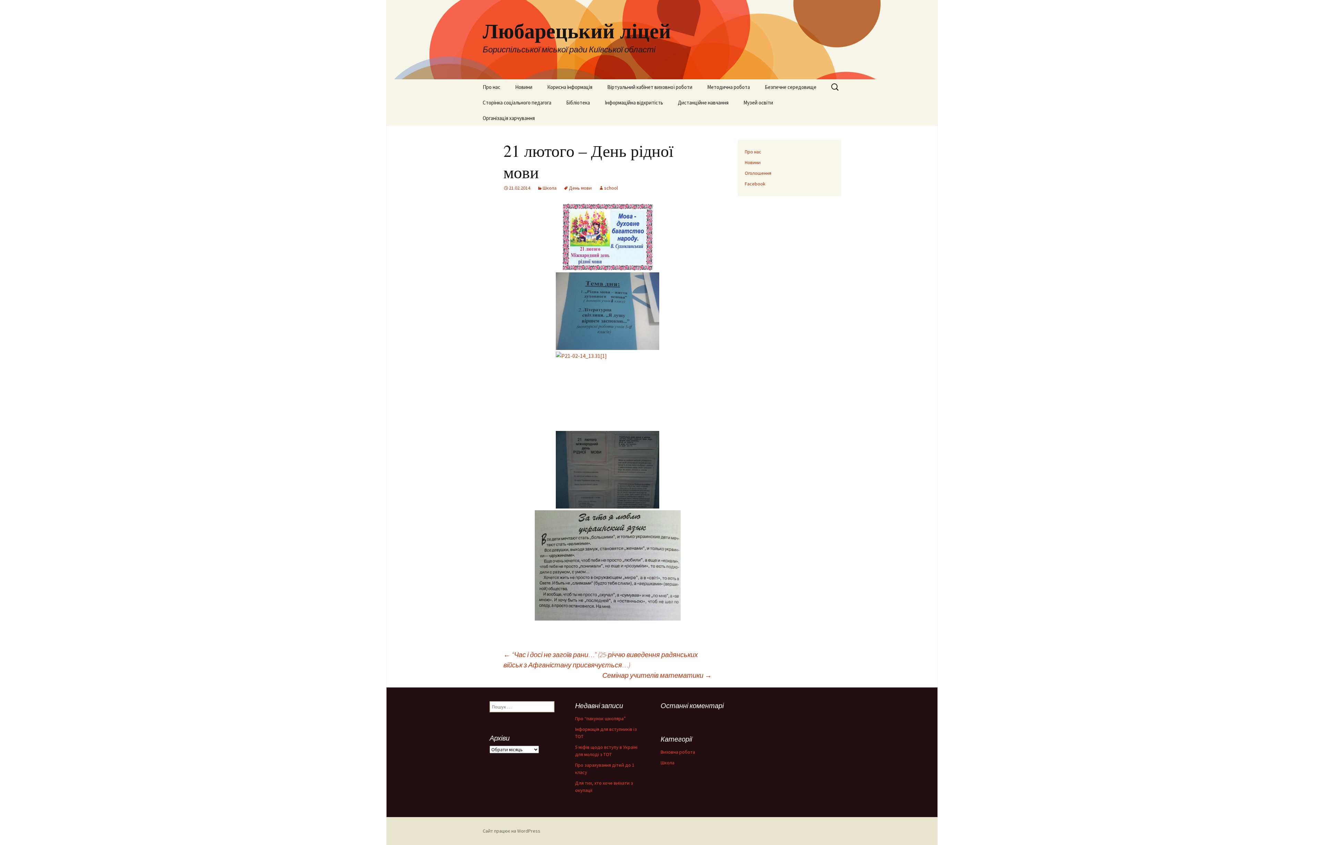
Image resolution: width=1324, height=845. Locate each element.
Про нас (491, 87)
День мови (580, 188)
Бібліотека (578, 102)
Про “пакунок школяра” (600, 718)
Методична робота (728, 87)
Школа (549, 188)
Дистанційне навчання (703, 102)
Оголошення (758, 173)
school (611, 188)
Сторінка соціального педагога (517, 102)
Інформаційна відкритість (634, 102)
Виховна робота (678, 752)
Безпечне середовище (790, 87)
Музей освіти (758, 102)
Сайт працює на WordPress (511, 831)
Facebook (755, 184)
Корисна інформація (569, 87)
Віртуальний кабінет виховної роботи (649, 87)
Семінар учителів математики (657, 675)
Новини (523, 87)
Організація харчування (509, 118)
